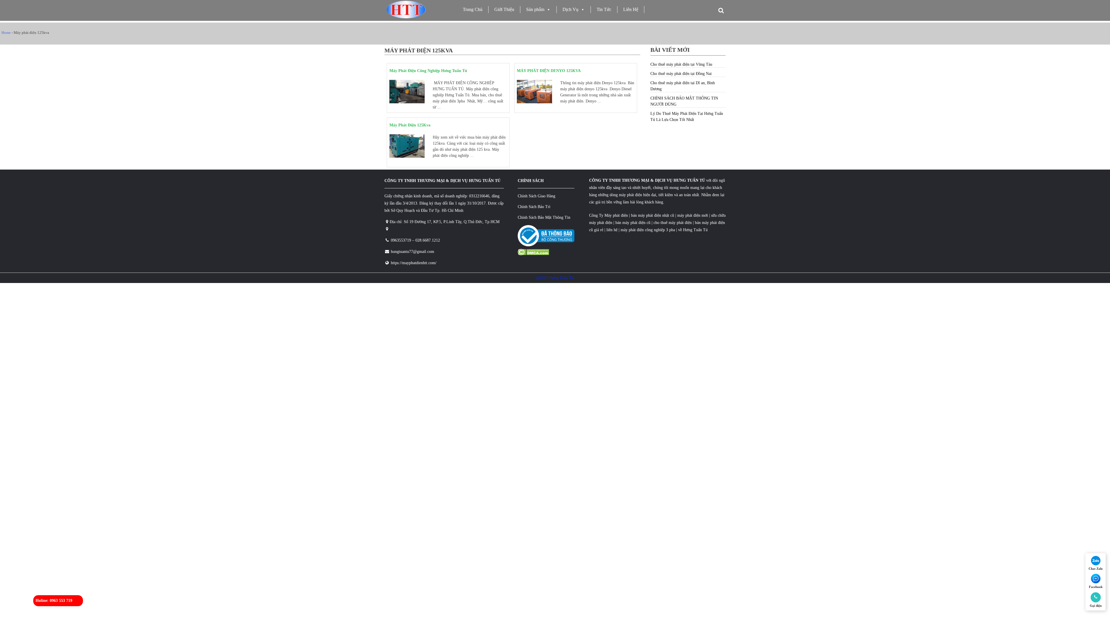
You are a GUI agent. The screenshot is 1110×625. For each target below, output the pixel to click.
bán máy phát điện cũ (632, 222)
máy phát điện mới (692, 215)
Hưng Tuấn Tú (695, 230)
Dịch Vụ (570, 9)
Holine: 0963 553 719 (54, 600)
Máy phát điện (616, 215)
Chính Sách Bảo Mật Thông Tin (544, 217)
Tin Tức (604, 9)
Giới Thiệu (504, 9)
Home (6, 32)
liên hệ (611, 230)
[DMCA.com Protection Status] (533, 254)
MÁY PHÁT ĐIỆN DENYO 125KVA (549, 71)
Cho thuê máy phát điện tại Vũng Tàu (681, 64)
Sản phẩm (535, 9)
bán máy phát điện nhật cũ (652, 215)
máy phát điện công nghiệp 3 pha (648, 230)
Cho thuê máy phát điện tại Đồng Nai (681, 73)
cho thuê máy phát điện (673, 222)
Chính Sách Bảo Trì (534, 207)
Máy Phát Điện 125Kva (409, 125)
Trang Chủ (472, 9)
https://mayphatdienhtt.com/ (413, 263)
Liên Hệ (630, 9)
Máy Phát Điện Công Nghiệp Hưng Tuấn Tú (428, 71)
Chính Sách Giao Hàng (536, 196)
